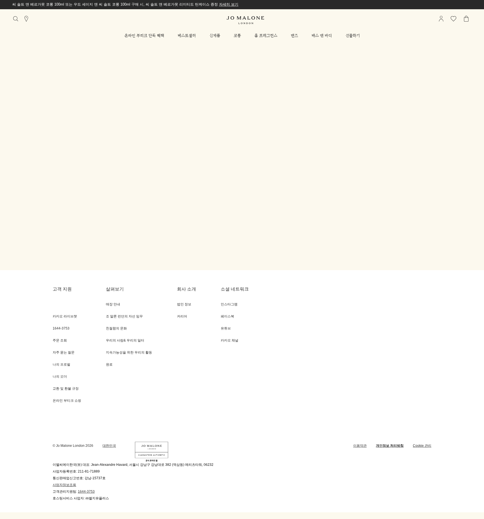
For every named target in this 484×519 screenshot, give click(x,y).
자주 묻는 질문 (64, 352)
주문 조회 (60, 340)
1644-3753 (86, 492)
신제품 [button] (214, 35)
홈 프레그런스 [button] (265, 35)
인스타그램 (229, 304)
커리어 (182, 316)
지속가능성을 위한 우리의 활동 (129, 352)
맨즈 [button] (294, 35)
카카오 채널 (229, 340)
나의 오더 (60, 376)
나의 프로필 (61, 364)
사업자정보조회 (64, 485)
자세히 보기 (228, 4)
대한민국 (109, 446)
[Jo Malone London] (245, 20)
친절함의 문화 (116, 328)
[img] (441, 19)
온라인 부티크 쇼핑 (67, 401)
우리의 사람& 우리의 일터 (125, 340)
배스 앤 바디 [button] (321, 35)
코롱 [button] (237, 35)
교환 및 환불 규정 (66, 389)
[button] (144, 35)
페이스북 (227, 316)
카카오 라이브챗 (65, 316)
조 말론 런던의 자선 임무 (124, 316)
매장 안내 (113, 304)
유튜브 (226, 328)
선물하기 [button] (352, 35)
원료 (109, 364)
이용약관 (360, 446)
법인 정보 (184, 304)
